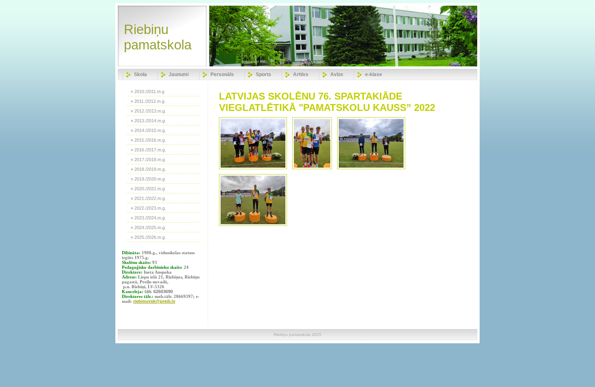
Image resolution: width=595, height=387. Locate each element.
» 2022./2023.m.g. (148, 208)
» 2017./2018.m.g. (148, 159)
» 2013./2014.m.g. (148, 120)
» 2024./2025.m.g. (148, 227)
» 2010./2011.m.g (147, 91)
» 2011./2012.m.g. (148, 101)
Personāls (222, 74)
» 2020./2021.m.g (148, 188)
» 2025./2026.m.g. (148, 237)
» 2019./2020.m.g (148, 178)
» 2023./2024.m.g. (148, 217)
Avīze (336, 74)
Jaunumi (179, 74)
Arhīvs (300, 74)
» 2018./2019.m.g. (148, 169)
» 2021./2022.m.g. (148, 198)
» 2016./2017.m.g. (148, 149)
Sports (263, 74)
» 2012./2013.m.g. (148, 110)
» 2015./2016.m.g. (148, 140)
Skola (140, 74)
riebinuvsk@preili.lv (154, 301)
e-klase (373, 74)
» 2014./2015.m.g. (148, 130)
